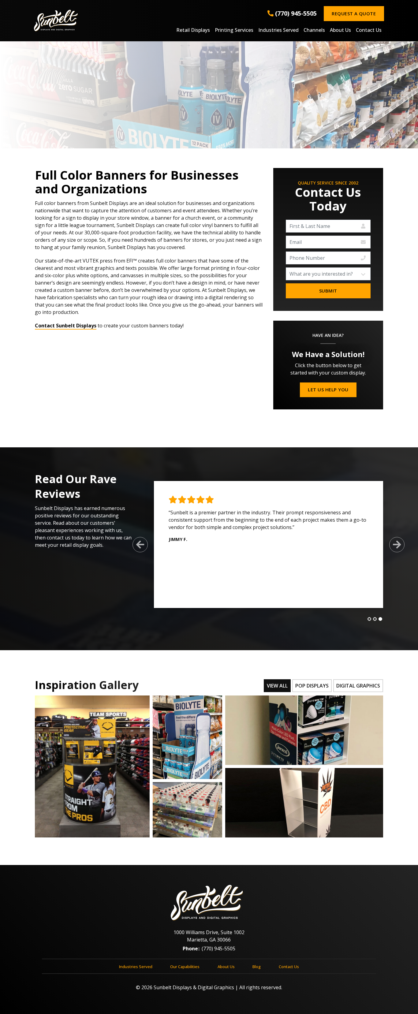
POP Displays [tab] (312, 685)
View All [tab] (277, 685)
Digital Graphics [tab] (358, 685)
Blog (256, 966)
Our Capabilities (185, 966)
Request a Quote (354, 13)
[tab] (369, 619)
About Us (340, 30)
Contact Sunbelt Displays (65, 325)
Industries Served (278, 30)
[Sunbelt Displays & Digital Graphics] (92, 20)
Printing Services (234, 30)
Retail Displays (193, 30)
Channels (314, 30)
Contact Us (369, 30)
